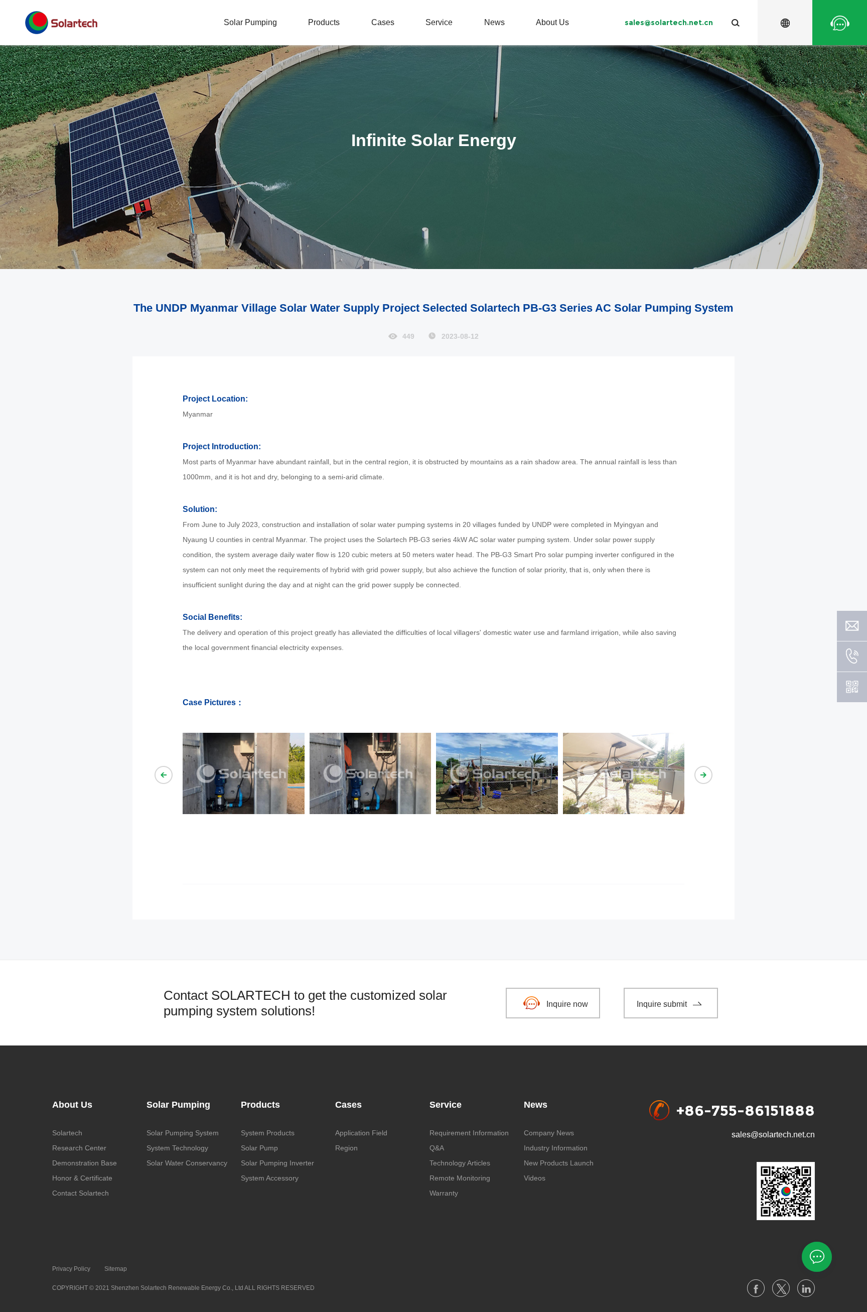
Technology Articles (459, 1163)
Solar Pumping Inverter (277, 1163)
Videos (534, 1178)
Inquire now (567, 1004)
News (494, 22)
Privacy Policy (71, 1268)
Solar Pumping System (183, 1133)
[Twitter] (781, 1288)
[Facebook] (756, 1288)
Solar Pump (259, 1148)
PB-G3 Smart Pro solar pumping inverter (556, 555)
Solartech (67, 1133)
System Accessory (270, 1178)
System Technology (177, 1148)
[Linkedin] (806, 1288)
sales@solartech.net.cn (669, 22)
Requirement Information (469, 1133)
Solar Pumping (250, 22)
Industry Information (556, 1148)
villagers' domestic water (492, 632)
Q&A (436, 1148)
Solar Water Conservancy (187, 1163)
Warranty (443, 1193)
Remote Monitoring (459, 1178)
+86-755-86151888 (745, 1110)
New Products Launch (559, 1163)
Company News (549, 1133)
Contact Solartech (80, 1193)
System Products (268, 1133)
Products (324, 22)
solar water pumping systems (406, 524)
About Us (552, 22)
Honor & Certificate (82, 1178)
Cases (382, 22)
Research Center (79, 1148)
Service (439, 22)
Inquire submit (662, 1004)
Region (346, 1148)
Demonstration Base (84, 1163)
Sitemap (115, 1268)
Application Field (361, 1133)
